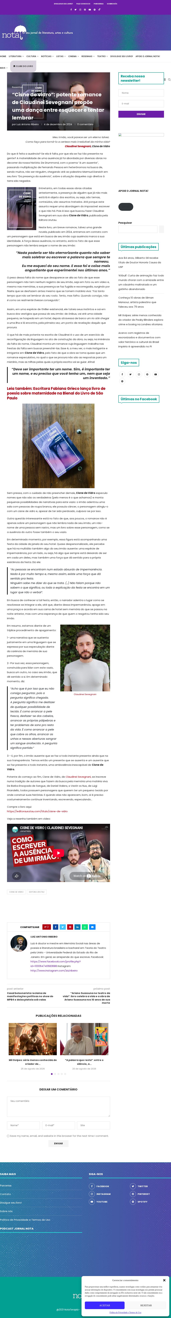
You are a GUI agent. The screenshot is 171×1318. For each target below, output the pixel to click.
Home (3, 56)
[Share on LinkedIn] (77, 927)
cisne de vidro (16, 892)
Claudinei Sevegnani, (78, 776)
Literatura (15, 56)
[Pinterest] (85, 9)
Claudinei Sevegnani (85, 694)
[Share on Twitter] (63, 927)
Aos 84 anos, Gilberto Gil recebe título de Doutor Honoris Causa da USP (139, 262)
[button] (164, 1280)
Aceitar (104, 1305)
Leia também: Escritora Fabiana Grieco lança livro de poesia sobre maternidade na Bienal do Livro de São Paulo (56, 393)
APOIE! (126, 207)
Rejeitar (146, 1305)
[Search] (169, 79)
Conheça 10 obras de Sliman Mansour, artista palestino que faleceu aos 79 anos (137, 302)
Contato (5, 1194)
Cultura (31, 56)
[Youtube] (90, 9)
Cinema (72, 56)
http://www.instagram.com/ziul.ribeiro (54, 970)
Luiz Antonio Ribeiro (28, 124)
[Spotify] (95, 9)
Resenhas (86, 56)
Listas (59, 56)
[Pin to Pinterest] (70, 927)
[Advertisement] (121, 32)
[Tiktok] (99, 9)
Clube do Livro (24, 66)
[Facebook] (71, 9)
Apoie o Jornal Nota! (148, 56)
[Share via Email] (92, 927)
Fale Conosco (83, 4)
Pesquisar (125, 223)
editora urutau (36, 892)
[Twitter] (75, 9)
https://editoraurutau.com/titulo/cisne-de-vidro (37, 811)
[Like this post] (48, 927)
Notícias (46, 56)
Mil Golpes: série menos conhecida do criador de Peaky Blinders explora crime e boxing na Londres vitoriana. (140, 319)
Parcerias (99, 4)
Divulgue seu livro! (63, 4)
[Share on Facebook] (55, 927)
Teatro (101, 56)
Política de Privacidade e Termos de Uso (25, 1220)
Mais (2, 67)
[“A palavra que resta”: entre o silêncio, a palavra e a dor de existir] (84, 1039)
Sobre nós (112, 4)
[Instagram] (80, 9)
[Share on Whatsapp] (85, 927)
